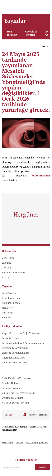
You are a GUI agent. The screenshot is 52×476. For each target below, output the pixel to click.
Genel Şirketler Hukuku (14, 362)
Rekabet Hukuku (10, 383)
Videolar (6, 317)
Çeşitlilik (6, 267)
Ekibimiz (6, 262)
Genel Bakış (8, 257)
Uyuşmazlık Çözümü (13, 397)
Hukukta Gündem (11, 302)
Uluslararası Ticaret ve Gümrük (18, 392)
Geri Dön (46, 46)
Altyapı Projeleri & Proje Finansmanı (21, 333)
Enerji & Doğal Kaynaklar (15, 352)
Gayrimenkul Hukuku (13, 357)
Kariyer (6, 277)
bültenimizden (41, 175)
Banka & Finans (10, 338)
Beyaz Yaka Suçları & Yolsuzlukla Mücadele (25, 343)
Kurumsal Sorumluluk (13, 272)
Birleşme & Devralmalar (15, 347)
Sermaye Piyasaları (12, 388)
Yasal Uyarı (7, 442)
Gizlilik (19, 442)
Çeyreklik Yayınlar (31, 33)
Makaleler (7, 307)
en (10, 414)
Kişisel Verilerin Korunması (16, 378)
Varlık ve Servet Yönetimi (15, 402)
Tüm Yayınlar (12, 33)
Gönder (42, 467)
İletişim (43, 414)
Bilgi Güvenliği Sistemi (37, 442)
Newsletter (7, 312)
